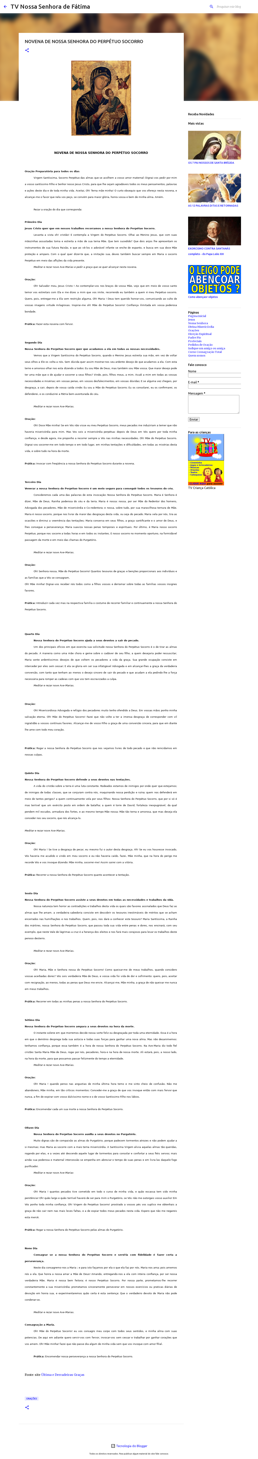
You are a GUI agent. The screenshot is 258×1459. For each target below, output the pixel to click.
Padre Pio (194, 337)
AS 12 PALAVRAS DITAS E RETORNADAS (213, 205)
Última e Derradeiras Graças (62, 1375)
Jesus (191, 319)
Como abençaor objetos (203, 296)
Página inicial (197, 316)
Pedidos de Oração (200, 344)
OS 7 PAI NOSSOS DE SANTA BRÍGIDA (211, 162)
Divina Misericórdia (201, 327)
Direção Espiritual (200, 334)
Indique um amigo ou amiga (206, 348)
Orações (31, 1398)
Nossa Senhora (198, 323)
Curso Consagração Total (205, 352)
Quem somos (196, 355)
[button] (27, 50)
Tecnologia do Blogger (131, 1446)
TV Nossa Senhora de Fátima (50, 6)
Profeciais (195, 341)
